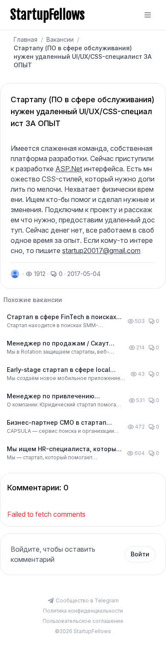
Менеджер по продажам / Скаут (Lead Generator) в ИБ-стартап (58, 344)
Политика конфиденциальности (83, 611)
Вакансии (60, 39)
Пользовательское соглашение (83, 621)
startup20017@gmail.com (101, 250)
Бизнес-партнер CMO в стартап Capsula (56, 423)
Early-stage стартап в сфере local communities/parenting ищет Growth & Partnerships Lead (65, 370)
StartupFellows (47, 15)
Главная (25, 39)
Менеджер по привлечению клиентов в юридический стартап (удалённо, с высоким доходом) (60, 396)
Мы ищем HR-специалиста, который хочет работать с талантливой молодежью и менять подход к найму (63, 449)
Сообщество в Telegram (87, 600)
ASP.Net (68, 168)
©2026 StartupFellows (83, 631)
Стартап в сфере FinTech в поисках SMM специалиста (61, 317)
